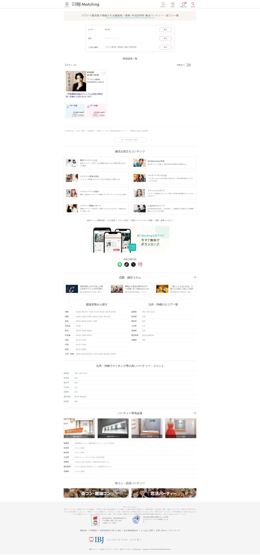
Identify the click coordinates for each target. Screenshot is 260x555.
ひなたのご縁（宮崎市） (83, 462)
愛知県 (78, 321)
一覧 (194, 277)
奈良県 (100, 317)
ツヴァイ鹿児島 (80, 467)
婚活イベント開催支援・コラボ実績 (101, 220)
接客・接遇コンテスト (164, 220)
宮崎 (143, 331)
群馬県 (113, 312)
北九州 (152, 312)
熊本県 (89, 354)
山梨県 (83, 335)
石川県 (83, 340)
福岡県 (78, 354)
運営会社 (83, 530)
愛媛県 (83, 349)
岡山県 (78, 345)
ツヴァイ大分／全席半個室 (94, 457)
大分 (143, 326)
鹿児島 (144, 335)
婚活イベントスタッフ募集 (142, 220)
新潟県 (78, 335)
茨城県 (102, 312)
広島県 (83, 345)
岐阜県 (89, 321)
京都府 (83, 317)
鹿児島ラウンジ (92, 467)
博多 (143, 312)
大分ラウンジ (79, 457)
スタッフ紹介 (123, 220)
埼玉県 (96, 312)
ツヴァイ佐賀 (79, 448)
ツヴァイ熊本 (79, 453)
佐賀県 (83, 354)
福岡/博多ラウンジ (81, 443)
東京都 (78, 312)
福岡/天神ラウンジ (95, 443)
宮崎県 (100, 354)
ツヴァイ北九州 (108, 443)
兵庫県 (89, 317)
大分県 (94, 354)
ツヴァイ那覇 (79, 471)
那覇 (143, 340)
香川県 (78, 349)
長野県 (89, 335)
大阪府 (78, 317)
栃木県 (107, 312)
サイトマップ (174, 530)
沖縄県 (113, 354)
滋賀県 (94, 317)
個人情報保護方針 (131, 530)
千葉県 (91, 312)
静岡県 (83, 321)
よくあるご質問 (147, 530)
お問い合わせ (161, 530)
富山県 (78, 340)
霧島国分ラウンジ (105, 467)
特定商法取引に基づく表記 (110, 530)
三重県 (94, 321)
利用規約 (93, 530)
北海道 (78, 326)
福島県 (89, 331)
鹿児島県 (107, 354)
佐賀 (143, 317)
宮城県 (83, 331)
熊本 (143, 321)
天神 (147, 312)
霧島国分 (151, 335)
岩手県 (78, 331)
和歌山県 (107, 317)
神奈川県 (84, 312)
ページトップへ (131, 140)
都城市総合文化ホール (101, 462)
